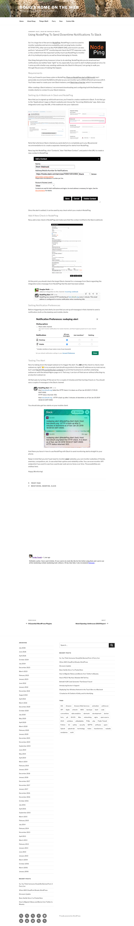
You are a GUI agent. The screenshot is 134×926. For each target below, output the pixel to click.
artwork (75, 710)
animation (95, 706)
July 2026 (22, 648)
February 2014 (24, 828)
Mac (79, 717)
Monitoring (36, 486)
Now (60, 21)
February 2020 (24, 730)
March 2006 (23, 867)
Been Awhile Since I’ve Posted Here (31, 898)
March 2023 (23, 671)
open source (105, 717)
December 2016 (24, 793)
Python (63, 725)
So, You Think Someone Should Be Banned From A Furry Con (79, 658)
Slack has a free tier (77, 82)
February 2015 (24, 820)
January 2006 (23, 871)
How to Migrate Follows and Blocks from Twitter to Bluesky (79, 674)
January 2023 (23, 679)
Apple (68, 710)
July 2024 (22, 663)
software (98, 725)
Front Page (36, 483)
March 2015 (23, 816)
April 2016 (22, 809)
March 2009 (23, 860)
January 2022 (23, 687)
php (94, 721)
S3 (69, 725)
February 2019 (24, 765)
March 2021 (23, 703)
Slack (53, 486)
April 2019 (22, 758)
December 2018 (24, 773)
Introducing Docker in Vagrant (69, 685)
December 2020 (24, 707)
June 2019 (22, 750)
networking (87, 717)
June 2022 (22, 683)
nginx (96, 717)
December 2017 (24, 781)
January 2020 (23, 734)
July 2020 (22, 714)
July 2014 (22, 824)
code (102, 710)
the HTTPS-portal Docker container (50, 370)
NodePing (56, 43)
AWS (82, 710)
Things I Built (43, 21)
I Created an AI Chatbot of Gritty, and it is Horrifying (76, 693)
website (108, 728)
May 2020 (22, 718)
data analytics (76, 713)
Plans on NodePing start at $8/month (80, 77)
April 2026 (22, 656)
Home (21, 21)
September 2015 (24, 813)
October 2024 (24, 659)
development (96, 713)
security (82, 725)
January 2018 (23, 777)
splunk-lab (71, 728)
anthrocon (105, 706)
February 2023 (24, 675)
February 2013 (24, 844)
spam (106, 725)
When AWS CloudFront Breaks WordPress (33, 890)
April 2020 (22, 722)
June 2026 (22, 652)
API (62, 710)
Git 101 (73, 717)
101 (62, 706)
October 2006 (24, 864)
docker (106, 713)
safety (75, 725)
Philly (88, 721)
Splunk (63, 728)
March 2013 (23, 840)
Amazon (68, 706)
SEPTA (90, 725)
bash (96, 710)
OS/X (62, 721)
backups (89, 710)
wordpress (64, 732)
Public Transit (102, 721)
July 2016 (22, 805)
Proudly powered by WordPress (69, 916)
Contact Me (70, 21)
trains (89, 728)
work (72, 732)
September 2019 (24, 746)
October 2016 (23, 801)
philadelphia (80, 721)
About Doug (31, 21)
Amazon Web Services (81, 706)
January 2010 (23, 856)
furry (62, 717)
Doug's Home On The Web (49, 7)
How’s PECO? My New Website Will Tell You (73, 678)
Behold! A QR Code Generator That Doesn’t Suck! (75, 682)
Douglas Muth (53, 31)
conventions (65, 713)
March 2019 (23, 762)
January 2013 (23, 848)
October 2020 (24, 711)
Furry (54, 21)
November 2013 (24, 832)
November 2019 (24, 742)
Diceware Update (25, 894)
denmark (87, 713)
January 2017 (23, 789)
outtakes (70, 721)
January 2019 (23, 769)
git (67, 717)
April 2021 (22, 699)
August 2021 (23, 695)
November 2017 (24, 785)
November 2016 (24, 797)
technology (81, 728)
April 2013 (22, 836)
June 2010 (22, 852)
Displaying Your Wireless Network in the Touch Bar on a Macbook (81, 689)
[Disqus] (67, 520)
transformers (98, 728)
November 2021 (24, 691)
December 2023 (24, 667)
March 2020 (23, 726)
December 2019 (24, 738)
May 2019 (22, 754)
